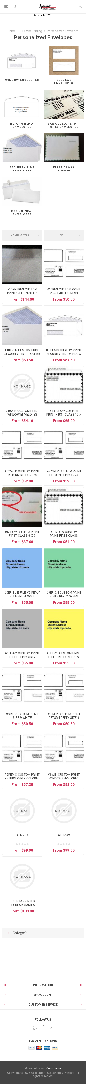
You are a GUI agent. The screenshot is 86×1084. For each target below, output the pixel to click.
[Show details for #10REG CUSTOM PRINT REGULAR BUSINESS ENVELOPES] (64, 264)
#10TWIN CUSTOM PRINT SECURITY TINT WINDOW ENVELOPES (64, 353)
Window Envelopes (22, 79)
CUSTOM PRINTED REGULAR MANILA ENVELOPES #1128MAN (22, 905)
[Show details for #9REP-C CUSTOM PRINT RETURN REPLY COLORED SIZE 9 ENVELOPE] (22, 750)
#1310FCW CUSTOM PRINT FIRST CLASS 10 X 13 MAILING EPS (63, 414)
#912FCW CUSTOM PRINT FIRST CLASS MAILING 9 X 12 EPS (64, 535)
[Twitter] (35, 1027)
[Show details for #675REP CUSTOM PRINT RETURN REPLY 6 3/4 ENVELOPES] (64, 446)
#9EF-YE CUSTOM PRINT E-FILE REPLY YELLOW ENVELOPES (64, 657)
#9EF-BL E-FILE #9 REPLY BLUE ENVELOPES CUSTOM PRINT (22, 596)
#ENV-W (64, 835)
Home (12, 31)
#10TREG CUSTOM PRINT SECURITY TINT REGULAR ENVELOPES (22, 353)
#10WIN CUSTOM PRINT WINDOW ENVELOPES (22, 412)
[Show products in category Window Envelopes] (22, 60)
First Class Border (63, 169)
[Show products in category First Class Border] (64, 147)
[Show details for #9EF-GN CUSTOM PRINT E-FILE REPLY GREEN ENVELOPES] (64, 568)
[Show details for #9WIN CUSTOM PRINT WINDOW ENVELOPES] (64, 750)
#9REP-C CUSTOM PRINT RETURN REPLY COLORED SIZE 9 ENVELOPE (22, 778)
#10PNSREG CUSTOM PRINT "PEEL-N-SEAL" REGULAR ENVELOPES (22, 293)
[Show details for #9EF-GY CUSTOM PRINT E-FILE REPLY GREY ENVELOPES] (22, 628)
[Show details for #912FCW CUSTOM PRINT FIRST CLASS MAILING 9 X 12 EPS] (64, 507)
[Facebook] (43, 1027)
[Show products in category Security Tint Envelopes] (22, 147)
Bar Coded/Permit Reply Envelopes (63, 125)
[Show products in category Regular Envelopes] (64, 60)
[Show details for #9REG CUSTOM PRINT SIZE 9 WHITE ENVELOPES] (22, 689)
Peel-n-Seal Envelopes (22, 213)
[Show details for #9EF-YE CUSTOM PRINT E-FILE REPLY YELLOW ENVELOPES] (64, 628)
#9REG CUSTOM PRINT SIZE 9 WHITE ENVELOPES (22, 717)
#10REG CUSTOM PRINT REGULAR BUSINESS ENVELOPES (64, 293)
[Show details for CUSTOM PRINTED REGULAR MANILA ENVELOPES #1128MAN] (22, 876)
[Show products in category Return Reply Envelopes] (22, 104)
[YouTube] (51, 1027)
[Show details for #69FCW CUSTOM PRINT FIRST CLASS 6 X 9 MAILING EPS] (22, 507)
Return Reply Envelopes (22, 125)
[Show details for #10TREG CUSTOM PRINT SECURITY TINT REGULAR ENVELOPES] (22, 325)
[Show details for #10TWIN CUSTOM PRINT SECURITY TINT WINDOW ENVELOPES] (64, 325)
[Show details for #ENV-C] (22, 810)
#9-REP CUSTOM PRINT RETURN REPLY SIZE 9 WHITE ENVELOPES (63, 717)
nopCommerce (51, 1068)
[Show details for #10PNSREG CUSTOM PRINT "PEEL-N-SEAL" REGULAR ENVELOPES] (22, 264)
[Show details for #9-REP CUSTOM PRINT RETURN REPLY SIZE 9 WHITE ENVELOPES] (64, 689)
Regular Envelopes (63, 81)
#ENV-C (22, 835)
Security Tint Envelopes (22, 169)
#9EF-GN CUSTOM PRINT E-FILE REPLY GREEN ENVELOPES (63, 596)
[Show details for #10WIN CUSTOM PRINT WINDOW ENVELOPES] (22, 386)
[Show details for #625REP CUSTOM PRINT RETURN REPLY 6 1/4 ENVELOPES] (22, 446)
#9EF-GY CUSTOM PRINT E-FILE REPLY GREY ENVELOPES (22, 657)
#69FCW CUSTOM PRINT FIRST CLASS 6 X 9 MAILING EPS (22, 535)
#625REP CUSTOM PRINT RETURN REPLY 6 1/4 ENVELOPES (22, 475)
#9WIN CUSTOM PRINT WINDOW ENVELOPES (64, 776)
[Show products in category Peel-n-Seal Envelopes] (22, 191)
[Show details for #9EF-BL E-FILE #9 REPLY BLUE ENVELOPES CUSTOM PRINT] (22, 568)
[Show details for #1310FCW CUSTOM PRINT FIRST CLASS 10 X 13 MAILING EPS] (64, 386)
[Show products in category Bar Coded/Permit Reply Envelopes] (64, 104)
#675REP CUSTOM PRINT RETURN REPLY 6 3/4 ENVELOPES (63, 475)
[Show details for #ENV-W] (64, 810)
